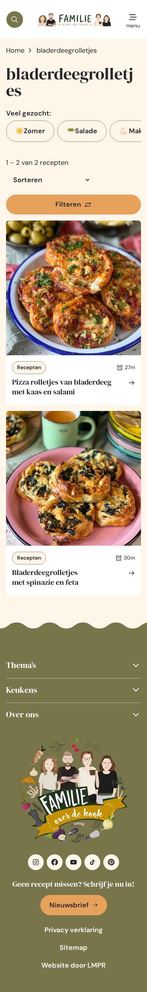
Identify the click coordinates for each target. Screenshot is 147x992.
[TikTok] (92, 862)
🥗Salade (82, 130)
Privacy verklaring (73, 929)
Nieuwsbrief (69, 905)
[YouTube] (73, 862)
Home (15, 50)
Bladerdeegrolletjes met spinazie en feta (45, 577)
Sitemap (73, 947)
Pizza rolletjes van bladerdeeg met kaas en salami (62, 387)
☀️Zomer (30, 130)
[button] (73, 665)
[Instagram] (36, 862)
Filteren (68, 204)
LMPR (96, 965)
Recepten (29, 367)
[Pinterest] (111, 862)
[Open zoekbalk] (14, 19)
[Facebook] (55, 862)
